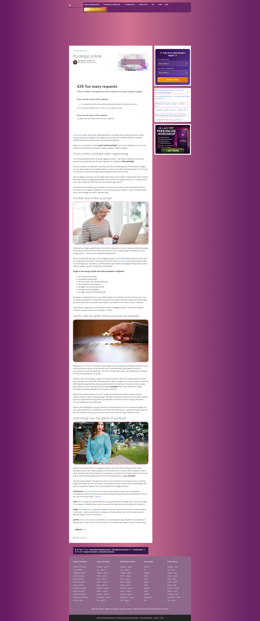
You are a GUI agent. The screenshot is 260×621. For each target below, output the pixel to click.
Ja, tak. (130, 85)
